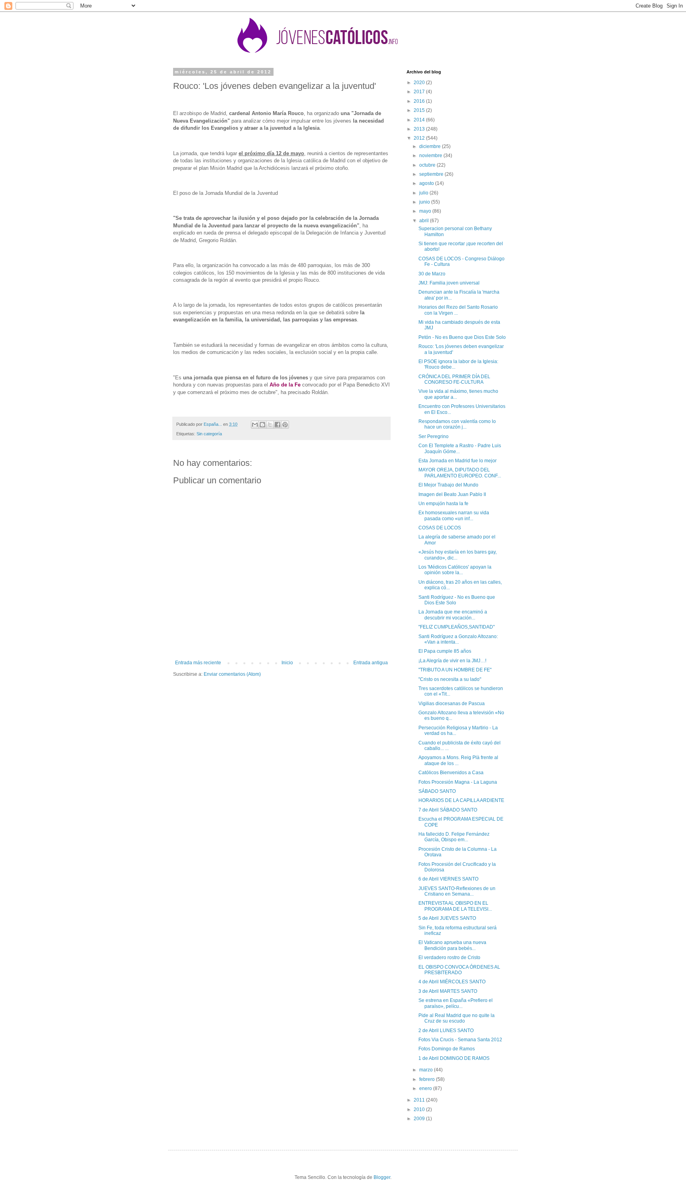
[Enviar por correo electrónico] (255, 425)
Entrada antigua (370, 662)
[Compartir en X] (270, 425)
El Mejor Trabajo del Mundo (448, 485)
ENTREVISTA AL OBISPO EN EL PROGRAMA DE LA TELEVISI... (455, 905)
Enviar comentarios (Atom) (232, 674)
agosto (427, 183)
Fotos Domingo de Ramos (446, 1049)
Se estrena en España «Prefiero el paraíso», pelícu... (455, 1003)
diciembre (430, 146)
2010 (420, 1109)
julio (424, 193)
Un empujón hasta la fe (443, 503)
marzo (426, 1070)
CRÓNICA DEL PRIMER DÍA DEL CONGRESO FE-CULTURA (454, 379)
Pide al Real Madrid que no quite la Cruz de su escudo (456, 1018)
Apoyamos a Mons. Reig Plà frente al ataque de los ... (458, 760)
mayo (425, 211)
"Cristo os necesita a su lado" (449, 679)
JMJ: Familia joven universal (449, 283)
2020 (420, 82)
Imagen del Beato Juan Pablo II (452, 494)
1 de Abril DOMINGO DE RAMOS (453, 1058)
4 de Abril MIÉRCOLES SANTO (452, 981)
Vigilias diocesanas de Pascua (451, 703)
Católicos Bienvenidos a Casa (451, 772)
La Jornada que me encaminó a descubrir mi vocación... (452, 614)
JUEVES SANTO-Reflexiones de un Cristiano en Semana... (456, 891)
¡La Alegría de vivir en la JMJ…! (452, 660)
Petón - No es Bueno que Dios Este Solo (462, 337)
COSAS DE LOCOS (439, 528)
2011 (420, 1100)
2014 (420, 120)
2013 (420, 129)
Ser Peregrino (433, 436)
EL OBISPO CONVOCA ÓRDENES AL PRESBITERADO (459, 969)
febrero (427, 1079)
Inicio (287, 662)
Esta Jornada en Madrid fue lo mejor (457, 460)
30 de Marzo (431, 274)
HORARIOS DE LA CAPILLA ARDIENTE (461, 800)
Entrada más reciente (198, 662)
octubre (428, 165)
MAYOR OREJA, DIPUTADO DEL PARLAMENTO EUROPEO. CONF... (459, 472)
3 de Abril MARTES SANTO (447, 991)
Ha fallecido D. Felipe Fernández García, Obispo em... (453, 836)
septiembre (432, 174)
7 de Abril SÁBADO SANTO (447, 810)
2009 (420, 1118)
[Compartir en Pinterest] (285, 425)
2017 (420, 91)
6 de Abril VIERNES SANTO (448, 879)
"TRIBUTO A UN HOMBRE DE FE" (454, 670)
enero (426, 1088)
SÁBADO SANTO (437, 791)
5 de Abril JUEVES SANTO (447, 918)
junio (425, 202)
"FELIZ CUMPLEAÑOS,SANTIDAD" (456, 627)
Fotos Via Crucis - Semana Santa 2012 (460, 1039)
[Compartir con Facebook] (277, 425)
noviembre (431, 155)
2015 (420, 110)
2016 (420, 101)
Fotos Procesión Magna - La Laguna (457, 782)
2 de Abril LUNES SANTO (446, 1030)
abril (424, 220)
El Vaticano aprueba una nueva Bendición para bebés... (452, 945)
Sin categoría (209, 433)
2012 (420, 138)
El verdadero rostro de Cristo (449, 957)
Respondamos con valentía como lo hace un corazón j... (457, 424)
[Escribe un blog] (262, 425)
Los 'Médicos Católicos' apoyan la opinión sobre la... (454, 569)
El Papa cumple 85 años (444, 651)
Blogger (382, 1177)
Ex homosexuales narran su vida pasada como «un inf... (453, 515)
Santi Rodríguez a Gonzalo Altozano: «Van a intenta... (458, 639)
